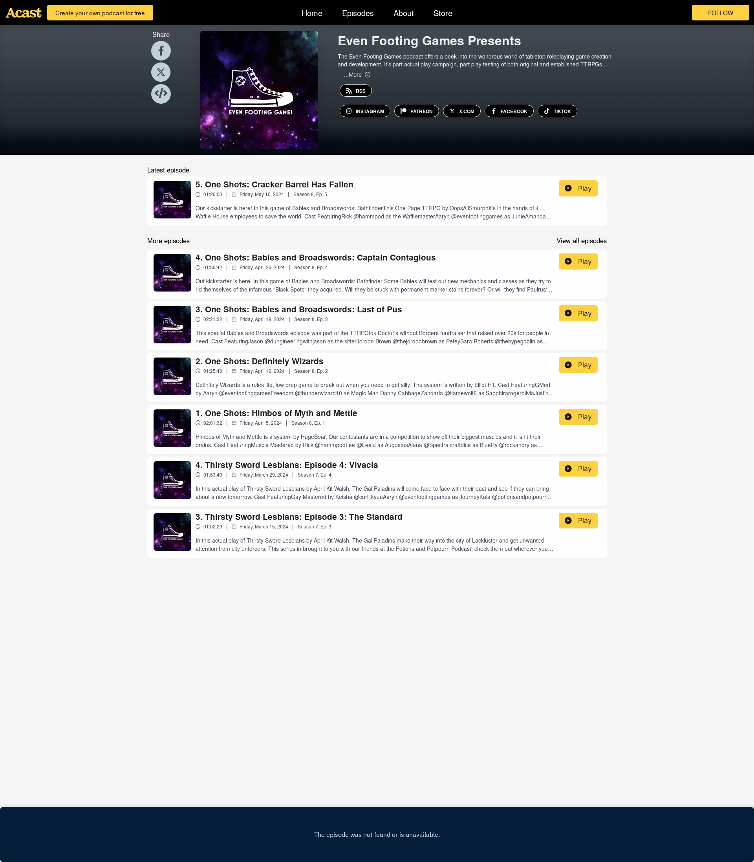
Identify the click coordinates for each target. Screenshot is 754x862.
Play (585, 188)
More (353, 74)
